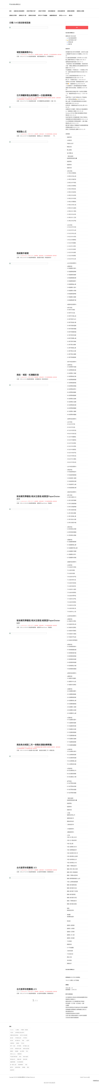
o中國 (68, 813)
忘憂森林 (12, 1043)
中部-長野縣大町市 (72, 846)
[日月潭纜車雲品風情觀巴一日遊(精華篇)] (27, 62)
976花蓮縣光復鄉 (71, 738)
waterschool (24, 54)
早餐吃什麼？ (70, 143)
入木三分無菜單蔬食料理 (72, 75)
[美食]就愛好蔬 (61, 11)
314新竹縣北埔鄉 (71, 354)
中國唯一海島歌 (24, 1029)
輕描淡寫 (70, 42)
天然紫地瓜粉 (18, 1037)
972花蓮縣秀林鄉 (71, 726)
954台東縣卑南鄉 (71, 757)
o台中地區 (69, 422)
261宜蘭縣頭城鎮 (71, 694)
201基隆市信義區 (71, 678)
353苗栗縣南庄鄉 (71, 376)
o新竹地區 (69, 307)
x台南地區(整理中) (71, 616)
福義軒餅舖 (12, 1062)
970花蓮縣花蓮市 (71, 719)
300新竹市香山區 (71, 316)
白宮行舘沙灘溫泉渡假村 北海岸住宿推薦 (76, 1015)
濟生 (27, 1051)
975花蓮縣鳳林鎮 (71, 735)
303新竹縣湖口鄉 (71, 322)
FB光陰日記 (70, 954)
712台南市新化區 (71, 580)
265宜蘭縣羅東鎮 (71, 703)
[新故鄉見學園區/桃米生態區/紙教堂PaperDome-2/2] (28, 385)
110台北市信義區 (71, 243)
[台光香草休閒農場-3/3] (28, 756)
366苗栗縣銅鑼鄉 (71, 408)
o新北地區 (69, 171)
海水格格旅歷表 (72, 38)
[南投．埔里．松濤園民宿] (28, 263)
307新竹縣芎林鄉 (71, 335)
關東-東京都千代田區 (72, 891)
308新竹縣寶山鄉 (71, 338)
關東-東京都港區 (71, 894)
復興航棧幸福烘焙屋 (71, 61)
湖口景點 (22, 1051)
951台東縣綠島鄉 (71, 754)
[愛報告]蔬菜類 (70, 11)
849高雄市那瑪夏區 (72, 640)
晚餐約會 (69, 944)
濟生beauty (13, 1053)
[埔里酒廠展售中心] (28, 28)
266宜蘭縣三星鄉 (71, 707)
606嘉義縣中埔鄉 (71, 551)
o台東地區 (69, 749)
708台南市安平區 (71, 576)
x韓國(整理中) (70, 832)
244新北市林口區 (71, 204)
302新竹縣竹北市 (71, 319)
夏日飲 (11, 1037)
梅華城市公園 (18, 1048)
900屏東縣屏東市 (71, 646)
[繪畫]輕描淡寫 (53, 15)
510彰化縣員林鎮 (71, 510)
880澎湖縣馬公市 (71, 770)
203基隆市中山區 (71, 681)
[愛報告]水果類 (80, 11)
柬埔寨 (68, 914)
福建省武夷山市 (71, 815)
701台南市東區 (71, 570)
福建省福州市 (70, 818)
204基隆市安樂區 (71, 684)
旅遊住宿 (53, 97)
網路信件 (69, 963)
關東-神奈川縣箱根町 (72, 872)
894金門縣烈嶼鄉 (71, 792)
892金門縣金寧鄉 (71, 786)
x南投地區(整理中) (71, 492)
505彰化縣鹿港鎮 (71, 503)
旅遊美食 (41, 54)
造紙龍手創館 (23, 253)
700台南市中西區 (71, 567)
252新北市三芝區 (71, 217)
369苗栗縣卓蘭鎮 (71, 414)
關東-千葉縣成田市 (72, 866)
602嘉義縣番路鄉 (71, 541)
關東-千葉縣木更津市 (72, 875)
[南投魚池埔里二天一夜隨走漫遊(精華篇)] (28, 633)
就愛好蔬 (69, 137)
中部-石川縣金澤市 (72, 840)
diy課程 (17, 1029)
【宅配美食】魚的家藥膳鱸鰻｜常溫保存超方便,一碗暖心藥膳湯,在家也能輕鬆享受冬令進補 (77, 66)
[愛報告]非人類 (22, 15)
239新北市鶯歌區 (71, 201)
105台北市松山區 (71, 233)
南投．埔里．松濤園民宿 (28, 375)
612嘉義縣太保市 (71, 554)
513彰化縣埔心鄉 (71, 516)
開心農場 (69, 150)
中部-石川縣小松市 (72, 837)
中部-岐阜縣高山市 (72, 859)
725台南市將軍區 (71, 592)
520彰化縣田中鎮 (71, 522)
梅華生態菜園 (26, 1048)
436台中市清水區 (71, 462)
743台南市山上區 (71, 611)
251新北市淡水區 (71, 214)
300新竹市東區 (71, 309)
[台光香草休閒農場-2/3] (27, 878)
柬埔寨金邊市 (70, 916)
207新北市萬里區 (71, 173)
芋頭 (26, 1064)
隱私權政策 (52, 1082)
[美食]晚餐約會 (51, 11)
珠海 (20, 1056)
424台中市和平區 (71, 452)
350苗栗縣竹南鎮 (71, 367)
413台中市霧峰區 (71, 437)
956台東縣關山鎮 (71, 761)
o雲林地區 (69, 527)
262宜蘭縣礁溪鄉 (71, 697)
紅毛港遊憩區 (20, 1062)
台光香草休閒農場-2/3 (27, 989)
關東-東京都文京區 (72, 897)
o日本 (68, 835)
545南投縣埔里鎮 (53, 54)
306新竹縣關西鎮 (71, 332)
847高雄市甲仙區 (71, 637)
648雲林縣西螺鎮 (71, 532)
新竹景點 (19, 1045)
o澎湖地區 (69, 768)
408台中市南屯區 (71, 433)
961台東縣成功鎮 (71, 764)
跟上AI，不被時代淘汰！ (72, 79)
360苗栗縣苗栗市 (71, 389)
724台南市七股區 (71, 589)
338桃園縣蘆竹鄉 (71, 300)
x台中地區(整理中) (71, 466)
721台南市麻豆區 (71, 586)
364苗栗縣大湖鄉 (71, 402)
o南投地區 (59, 54)
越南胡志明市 (70, 910)
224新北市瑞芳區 (71, 179)
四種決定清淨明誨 (14, 1035)
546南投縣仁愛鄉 (71, 478)
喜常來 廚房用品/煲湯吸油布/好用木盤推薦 (76, 1007)
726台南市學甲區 (71, 595)
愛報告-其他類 (70, 938)
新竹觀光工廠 (26, 1045)
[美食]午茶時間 (42, 11)
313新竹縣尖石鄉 (71, 351)
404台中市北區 (71, 427)
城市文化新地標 (23, 1035)
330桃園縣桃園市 (71, 281)
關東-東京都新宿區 (72, 885)
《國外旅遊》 (70, 798)
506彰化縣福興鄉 (71, 506)
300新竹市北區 (71, 313)
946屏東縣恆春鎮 (71, 669)
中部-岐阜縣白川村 (72, 862)
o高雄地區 (69, 619)
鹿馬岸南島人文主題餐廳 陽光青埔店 (75, 1001)
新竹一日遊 (12, 1045)
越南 (68, 908)
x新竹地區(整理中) (71, 361)
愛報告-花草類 (70, 931)
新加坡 (68, 921)
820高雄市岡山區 (71, 624)
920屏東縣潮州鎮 (71, 653)
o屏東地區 (69, 644)
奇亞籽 (11, 1040)
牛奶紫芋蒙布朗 (13, 1056)
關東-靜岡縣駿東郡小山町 (73, 878)
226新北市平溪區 (71, 182)
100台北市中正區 (71, 227)
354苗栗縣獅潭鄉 (71, 379)
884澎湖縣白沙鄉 (71, 777)
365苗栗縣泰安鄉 (71, 405)
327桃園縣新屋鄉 (71, 274)
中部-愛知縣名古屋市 (72, 856)
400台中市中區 (71, 424)
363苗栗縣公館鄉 (71, 398)
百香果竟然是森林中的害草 (73, 1013)
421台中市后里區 (71, 443)
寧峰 (23, 1040)
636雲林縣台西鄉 (71, 529)
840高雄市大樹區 (71, 634)
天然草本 (25, 1037)
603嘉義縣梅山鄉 (71, 545)
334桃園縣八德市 (71, 287)
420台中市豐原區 (71, 440)
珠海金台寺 (12, 1059)
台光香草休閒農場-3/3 (27, 867)
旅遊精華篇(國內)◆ (39, 97)
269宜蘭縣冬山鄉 (71, 713)
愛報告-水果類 (70, 928)
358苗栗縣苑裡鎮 (71, 386)
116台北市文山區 (71, 259)
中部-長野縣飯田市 (72, 850)
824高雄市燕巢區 (71, 630)
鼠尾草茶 (12, 1070)
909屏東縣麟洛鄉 (71, 649)
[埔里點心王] (28, 107)
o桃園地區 (69, 266)
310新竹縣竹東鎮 (71, 341)
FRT (89, 1077)
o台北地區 (69, 225)
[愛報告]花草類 (13, 15)
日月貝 (11, 1048)
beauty (12, 1029)
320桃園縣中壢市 (71, 268)
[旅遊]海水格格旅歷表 (19, 11)
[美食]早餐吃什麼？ (31, 11)
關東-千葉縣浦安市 (72, 900)
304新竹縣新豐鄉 (71, 325)
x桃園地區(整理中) (71, 304)
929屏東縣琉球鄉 (71, 659)
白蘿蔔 (67, 1005)
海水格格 (69, 960)
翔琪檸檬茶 (20, 1064)
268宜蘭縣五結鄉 (71, 710)
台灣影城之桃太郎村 (19, 1032)
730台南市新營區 (71, 602)
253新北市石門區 (71, 220)
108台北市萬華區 (71, 239)
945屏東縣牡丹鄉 (71, 665)
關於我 (70, 15)
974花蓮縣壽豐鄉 (71, 732)
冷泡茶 (11, 1032)
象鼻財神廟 (17, 1067)
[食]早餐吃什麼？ (72, 40)
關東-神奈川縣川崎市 (72, 869)
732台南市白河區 (71, 605)
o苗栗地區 (69, 365)
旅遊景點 (36, 54)
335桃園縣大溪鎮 (71, 290)
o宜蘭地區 (69, 689)
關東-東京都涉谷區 (72, 888)
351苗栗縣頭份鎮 (71, 370)
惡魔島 (17, 1043)
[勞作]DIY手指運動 (42, 15)
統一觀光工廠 (13, 1064)
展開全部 (68, 36)
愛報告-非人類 (70, 935)
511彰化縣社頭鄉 (71, 513)
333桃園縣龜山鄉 (71, 284)
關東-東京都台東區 (72, 904)
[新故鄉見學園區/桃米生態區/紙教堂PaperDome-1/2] (28, 509)
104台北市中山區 (71, 230)
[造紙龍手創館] (28, 142)
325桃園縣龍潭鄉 (71, 271)
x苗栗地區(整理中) (71, 419)
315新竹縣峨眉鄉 (71, 357)
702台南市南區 (71, 573)
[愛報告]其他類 (32, 15)
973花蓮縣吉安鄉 (71, 729)
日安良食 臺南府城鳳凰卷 (72, 1017)
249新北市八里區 (71, 211)
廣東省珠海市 (70, 821)
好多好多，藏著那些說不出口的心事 (75, 105)
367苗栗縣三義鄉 (71, 411)
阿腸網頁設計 (96, 1080)
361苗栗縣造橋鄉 (71, 392)
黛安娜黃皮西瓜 (70, 1011)
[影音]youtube (63, 15)
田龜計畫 (19, 1059)
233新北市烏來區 (71, 192)
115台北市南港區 (71, 255)
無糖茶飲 (19, 1053)
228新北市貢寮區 (71, 185)
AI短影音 (69, 140)
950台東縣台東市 (71, 751)
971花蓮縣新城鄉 (71, 723)
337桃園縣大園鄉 (71, 297)
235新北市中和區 (71, 198)
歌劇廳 (16, 1051)
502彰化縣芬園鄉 (71, 500)
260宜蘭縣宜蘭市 (71, 691)
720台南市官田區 (71, 583)
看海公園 (25, 1059)
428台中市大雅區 (71, 459)
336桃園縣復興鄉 (71, 293)
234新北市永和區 (71, 195)
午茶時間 (69, 941)
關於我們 (46, 1082)
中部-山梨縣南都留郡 (72, 881)
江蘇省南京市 (70, 824)
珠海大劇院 (25, 1056)
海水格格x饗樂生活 (70, 969)
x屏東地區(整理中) (71, 673)
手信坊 (22, 1043)
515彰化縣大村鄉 (71, 519)
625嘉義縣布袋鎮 (71, 557)
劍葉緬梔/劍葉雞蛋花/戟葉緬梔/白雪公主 (76, 1009)
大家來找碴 (70, 950)
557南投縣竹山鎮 (71, 484)
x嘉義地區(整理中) (71, 562)
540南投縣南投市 (71, 471)
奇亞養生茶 (17, 1040)
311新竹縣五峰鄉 (71, 344)
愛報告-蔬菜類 (70, 925)
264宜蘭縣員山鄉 (71, 700)
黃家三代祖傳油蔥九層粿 (72, 129)
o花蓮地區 (69, 717)
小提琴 (27, 1040)
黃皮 (28, 1067)
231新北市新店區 (71, 189)
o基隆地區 (69, 676)
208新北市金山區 (71, 176)
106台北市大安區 (71, 236)
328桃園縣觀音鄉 (71, 278)
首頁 (10, 11)
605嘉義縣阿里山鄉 (72, 548)
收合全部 (73, 36)
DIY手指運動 (70, 947)
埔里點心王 (22, 131)
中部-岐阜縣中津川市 (72, 853)
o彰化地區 (69, 495)
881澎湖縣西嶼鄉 (71, 773)
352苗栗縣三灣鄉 (71, 373)
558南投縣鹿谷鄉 (71, 487)
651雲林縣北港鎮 (71, 535)
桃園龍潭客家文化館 (71, 77)
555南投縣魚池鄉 (28, 99)
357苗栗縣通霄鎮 (71, 382)
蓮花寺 (11, 1067)
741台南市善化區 (71, 608)
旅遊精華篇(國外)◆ (72, 800)
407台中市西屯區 (71, 430)
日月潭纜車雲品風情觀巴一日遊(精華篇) (34, 95)
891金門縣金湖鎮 (71, 783)
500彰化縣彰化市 (71, 497)
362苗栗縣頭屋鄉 (71, 395)
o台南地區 (69, 565)
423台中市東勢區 (71, 449)
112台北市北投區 (71, 249)
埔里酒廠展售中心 (25, 52)
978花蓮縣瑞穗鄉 (71, 745)
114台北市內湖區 (71, 252)
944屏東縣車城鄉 (71, 662)
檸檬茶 (11, 1051)
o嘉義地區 (69, 539)
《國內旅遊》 (46, 54)
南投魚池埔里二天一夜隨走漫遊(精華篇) (34, 744)
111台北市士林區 (71, 246)
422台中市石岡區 (71, 446)
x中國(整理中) (70, 829)
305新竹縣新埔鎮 (71, 328)
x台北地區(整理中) (71, 263)
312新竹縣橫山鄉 (71, 348)
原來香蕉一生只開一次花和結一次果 (75, 1003)
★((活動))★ (70, 153)
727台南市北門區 (71, 599)
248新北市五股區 (71, 208)
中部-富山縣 (70, 843)
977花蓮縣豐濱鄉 (71, 742)
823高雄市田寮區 (71, 627)
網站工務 (69, 957)
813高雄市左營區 (71, 621)
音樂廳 (23, 1067)
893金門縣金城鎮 (71, 789)
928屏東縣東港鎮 (71, 656)
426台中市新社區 (71, 456)
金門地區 (69, 781)
